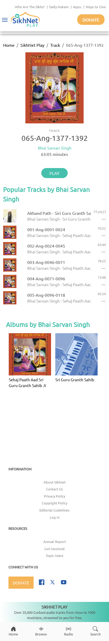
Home (9, 45)
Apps (77, 6)
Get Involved (54, 548)
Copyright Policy (54, 503)
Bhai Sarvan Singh (54, 147)
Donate (91, 19)
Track (55, 45)
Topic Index (54, 555)
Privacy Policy (54, 496)
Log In (55, 517)
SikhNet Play (32, 45)
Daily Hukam (59, 6)
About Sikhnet (55, 482)
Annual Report (54, 541)
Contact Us (54, 489)
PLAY (54, 173)
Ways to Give (96, 6)
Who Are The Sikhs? (30, 6)
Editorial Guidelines (54, 510)
